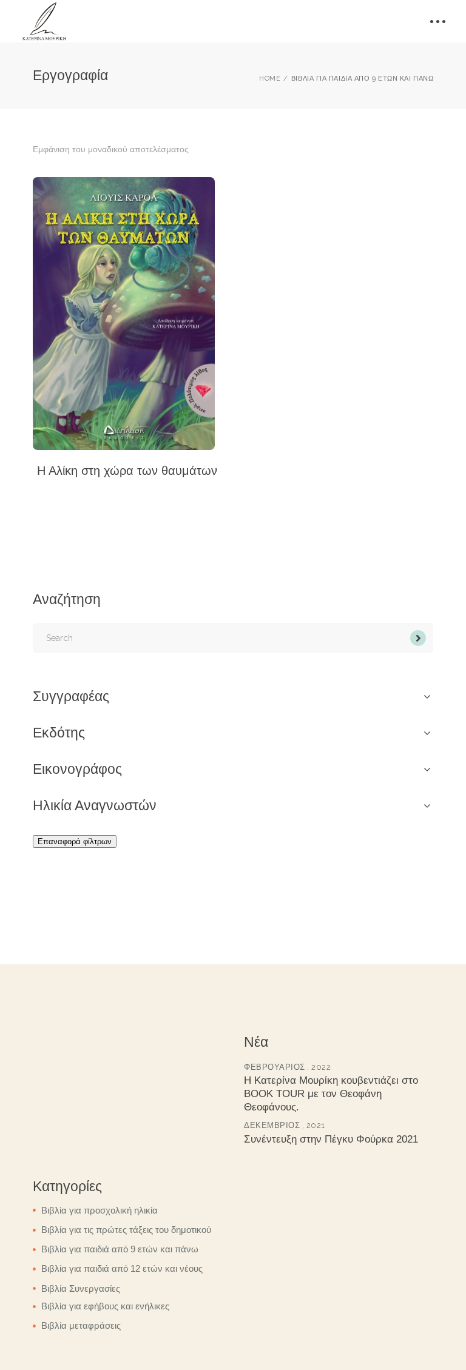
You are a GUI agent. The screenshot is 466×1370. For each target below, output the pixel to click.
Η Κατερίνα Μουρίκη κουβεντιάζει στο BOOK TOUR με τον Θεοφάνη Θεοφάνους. (331, 1094)
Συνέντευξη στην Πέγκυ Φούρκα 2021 (331, 1139)
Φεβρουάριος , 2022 (287, 1067)
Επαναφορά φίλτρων (75, 841)
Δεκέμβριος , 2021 (284, 1125)
